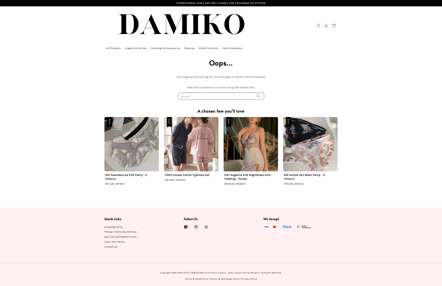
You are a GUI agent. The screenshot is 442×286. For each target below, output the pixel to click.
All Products (114, 48)
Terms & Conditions (196, 279)
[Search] (258, 96)
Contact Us (110, 246)
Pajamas (189, 48)
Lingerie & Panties (136, 48)
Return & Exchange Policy (224, 279)
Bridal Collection (209, 48)
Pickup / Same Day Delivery (120, 231)
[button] (318, 25)
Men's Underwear (233, 48)
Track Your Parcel (114, 241)
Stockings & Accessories (165, 48)
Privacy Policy (249, 279)
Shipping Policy (113, 226)
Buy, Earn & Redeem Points (120, 236)
